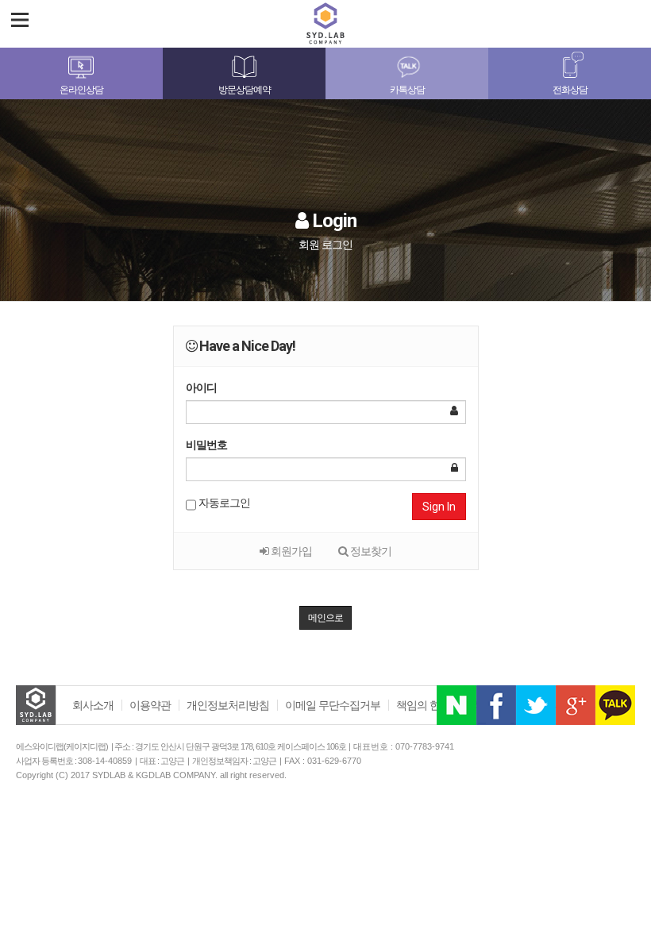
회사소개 (93, 705)
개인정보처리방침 (228, 705)
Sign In (439, 506)
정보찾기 (369, 551)
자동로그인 (223, 502)
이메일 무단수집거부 (332, 705)
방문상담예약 (244, 89)
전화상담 (570, 89)
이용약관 (150, 705)
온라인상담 (81, 89)
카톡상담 (407, 89)
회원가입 (290, 551)
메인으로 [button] (325, 617)
